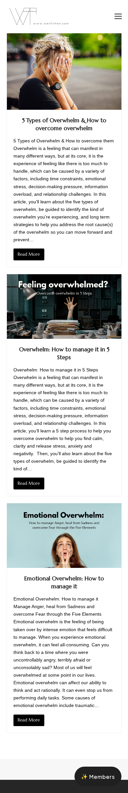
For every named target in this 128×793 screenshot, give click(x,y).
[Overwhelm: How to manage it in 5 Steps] (64, 305)
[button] (118, 16)
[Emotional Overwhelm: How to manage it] (64, 535)
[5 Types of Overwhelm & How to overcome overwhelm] (64, 71)
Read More (29, 254)
